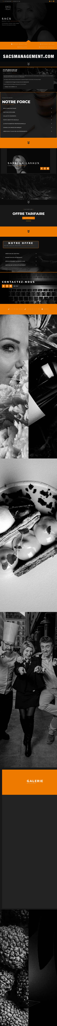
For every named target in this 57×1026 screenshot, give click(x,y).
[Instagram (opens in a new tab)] (52, 1)
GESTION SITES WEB (9, 112)
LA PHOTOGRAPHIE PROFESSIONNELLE (14, 123)
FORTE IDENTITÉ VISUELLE (11, 119)
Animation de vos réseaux (13, 257)
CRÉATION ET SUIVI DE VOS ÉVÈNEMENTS (15, 131)
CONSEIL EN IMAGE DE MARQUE (12, 127)
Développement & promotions (15, 261)
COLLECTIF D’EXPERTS (9, 116)
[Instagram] (44, 168)
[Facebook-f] (41, 168)
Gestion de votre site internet (15, 265)
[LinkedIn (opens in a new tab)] (53, 1)
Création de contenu (12, 253)
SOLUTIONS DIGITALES (9, 108)
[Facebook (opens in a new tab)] (50, 1)
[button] (27, 108)
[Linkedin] (48, 168)
